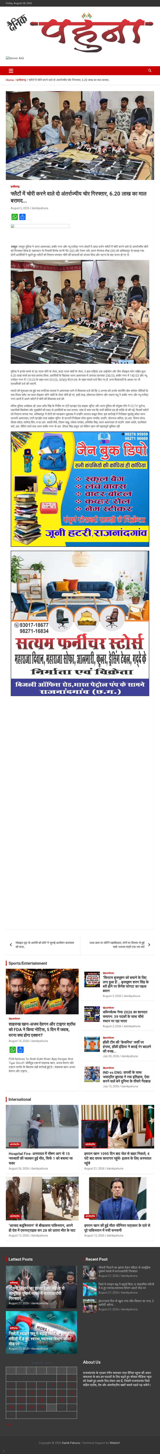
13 (41, 1392)
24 (11, 1407)
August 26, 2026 (19, 1168)
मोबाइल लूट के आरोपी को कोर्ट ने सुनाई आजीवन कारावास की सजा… (45, 945)
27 (41, 1407)
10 (11, 1392)
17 (11, 1400)
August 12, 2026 (94, 1235)
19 (31, 1400)
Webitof (115, 1443)
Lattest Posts (21, 1259)
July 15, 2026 (111, 1086)
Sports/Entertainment (28, 963)
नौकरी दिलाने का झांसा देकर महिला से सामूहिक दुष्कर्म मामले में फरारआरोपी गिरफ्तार (37, 1293)
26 (31, 1407)
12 (31, 1392)
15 (61, 1392)
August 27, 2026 (19, 1303)
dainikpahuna (40, 208)
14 (51, 1392)
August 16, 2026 (19, 1041)
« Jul (9, 1424)
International (20, 1099)
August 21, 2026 (94, 1168)
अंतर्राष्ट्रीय (15, 1144)
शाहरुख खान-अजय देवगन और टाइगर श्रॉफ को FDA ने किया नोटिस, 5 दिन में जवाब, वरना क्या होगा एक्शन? (42, 1030)
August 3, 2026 (112, 996)
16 (72, 1392)
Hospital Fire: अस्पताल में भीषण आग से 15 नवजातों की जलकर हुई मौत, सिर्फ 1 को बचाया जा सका (41, 1158)
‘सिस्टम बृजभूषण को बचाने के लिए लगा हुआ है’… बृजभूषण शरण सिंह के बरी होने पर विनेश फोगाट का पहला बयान (126, 984)
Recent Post (97, 1259)
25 (21, 1407)
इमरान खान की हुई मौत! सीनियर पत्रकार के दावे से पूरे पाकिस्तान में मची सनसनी (117, 1228)
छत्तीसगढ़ (15, 186)
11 (21, 1392)
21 (51, 1400)
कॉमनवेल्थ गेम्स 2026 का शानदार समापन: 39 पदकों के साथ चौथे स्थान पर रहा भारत (125, 1016)
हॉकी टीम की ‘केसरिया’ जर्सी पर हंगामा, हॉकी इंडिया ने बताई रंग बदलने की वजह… (127, 1046)
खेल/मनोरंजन (14, 1018)
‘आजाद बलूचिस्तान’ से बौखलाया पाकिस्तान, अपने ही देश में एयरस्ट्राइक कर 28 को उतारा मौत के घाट (42, 1228)
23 (72, 1400)
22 (61, 1400)
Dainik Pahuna (71, 1443)
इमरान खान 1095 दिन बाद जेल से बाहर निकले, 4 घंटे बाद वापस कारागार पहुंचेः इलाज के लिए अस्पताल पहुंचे (117, 1158)
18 (21, 1400)
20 (41, 1400)
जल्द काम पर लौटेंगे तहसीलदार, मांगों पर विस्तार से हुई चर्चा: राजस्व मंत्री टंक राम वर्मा (117, 945)
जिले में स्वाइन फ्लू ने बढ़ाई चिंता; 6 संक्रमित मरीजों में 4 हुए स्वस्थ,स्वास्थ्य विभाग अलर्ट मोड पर (41, 1338)
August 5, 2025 (20, 208)
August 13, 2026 (19, 1235)
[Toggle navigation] (11, 70)
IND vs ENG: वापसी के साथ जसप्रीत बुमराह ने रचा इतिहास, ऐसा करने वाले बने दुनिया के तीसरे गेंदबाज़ (126, 1077)
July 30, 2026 (111, 1056)
